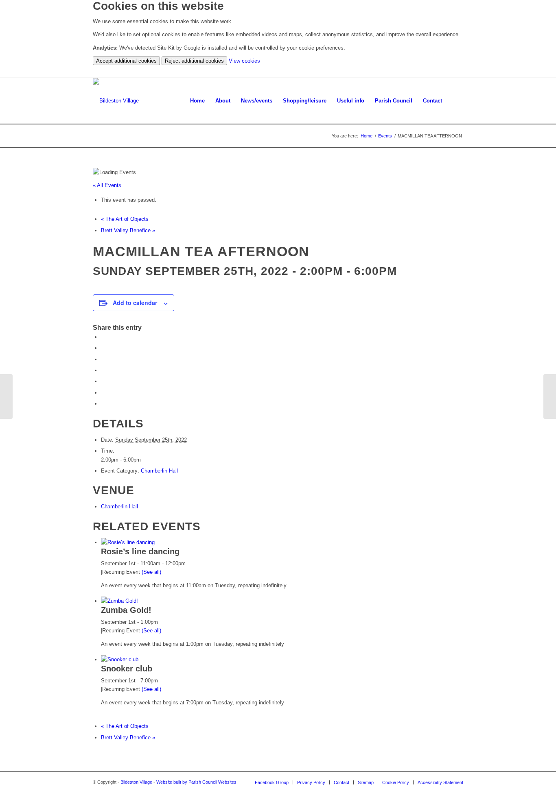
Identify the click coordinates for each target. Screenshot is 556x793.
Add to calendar (135, 302)
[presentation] (128, 542)
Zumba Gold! (126, 610)
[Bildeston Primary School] (6, 396)
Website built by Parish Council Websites (196, 782)
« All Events (107, 185)
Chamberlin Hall (159, 471)
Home (366, 135)
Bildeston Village (136, 782)
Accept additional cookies (126, 61)
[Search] (455, 101)
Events (385, 135)
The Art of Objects (125, 219)
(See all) (151, 572)
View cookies (244, 61)
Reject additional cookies (194, 61)
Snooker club (126, 668)
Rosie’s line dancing (140, 551)
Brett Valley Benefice (128, 230)
